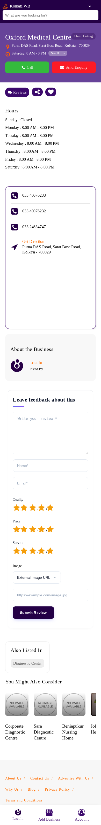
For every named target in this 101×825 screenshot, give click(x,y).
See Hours (58, 53)
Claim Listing (83, 36)
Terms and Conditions (23, 800)
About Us (13, 778)
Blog (32, 789)
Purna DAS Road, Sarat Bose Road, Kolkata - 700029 (51, 247)
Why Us (12, 789)
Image (17, 566)
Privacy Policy (57, 789)
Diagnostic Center (27, 663)
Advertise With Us (73, 778)
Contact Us (39, 778)
